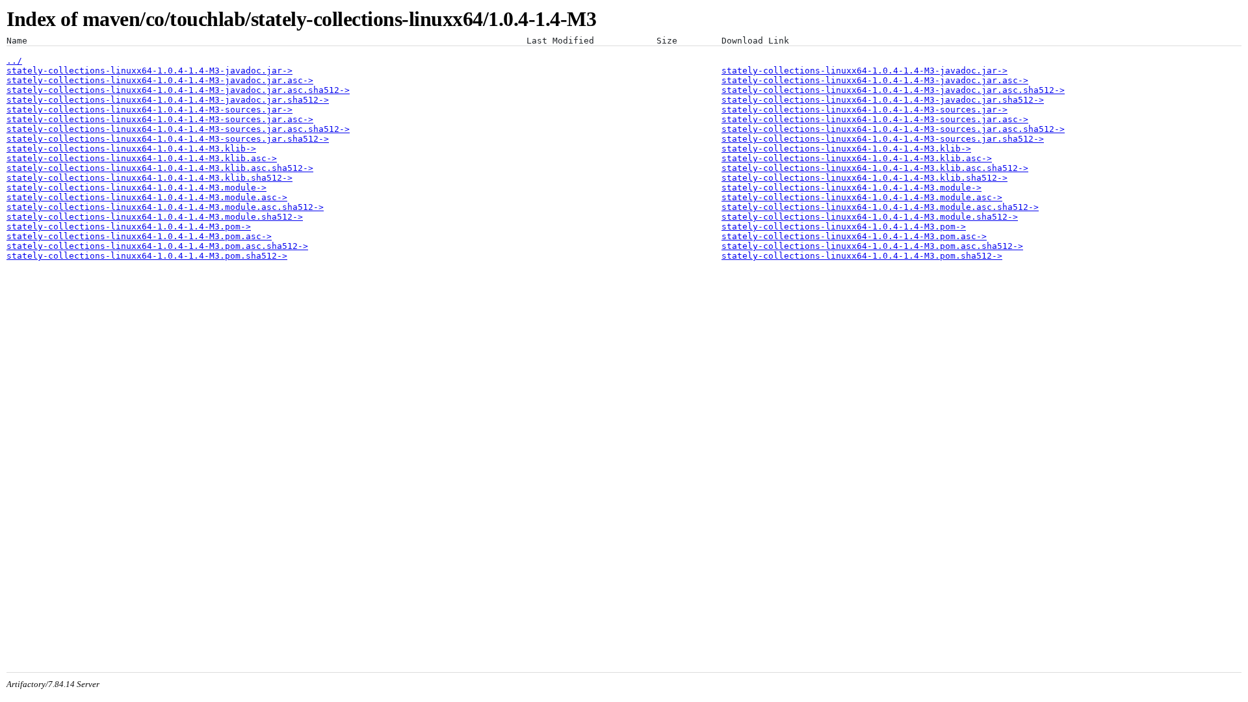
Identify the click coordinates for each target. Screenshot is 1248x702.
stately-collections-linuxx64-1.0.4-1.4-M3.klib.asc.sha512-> (159, 168)
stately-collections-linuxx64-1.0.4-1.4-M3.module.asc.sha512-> (165, 207)
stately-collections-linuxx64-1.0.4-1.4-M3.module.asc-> (146, 197)
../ (14, 61)
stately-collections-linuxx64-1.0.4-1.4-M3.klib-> (131, 148)
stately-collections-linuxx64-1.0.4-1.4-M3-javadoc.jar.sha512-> (167, 100)
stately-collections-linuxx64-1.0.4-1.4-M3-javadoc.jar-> (149, 70)
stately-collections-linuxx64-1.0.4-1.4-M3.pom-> (128, 226)
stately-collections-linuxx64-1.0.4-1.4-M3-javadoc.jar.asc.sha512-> (178, 90)
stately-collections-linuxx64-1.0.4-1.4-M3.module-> (136, 187)
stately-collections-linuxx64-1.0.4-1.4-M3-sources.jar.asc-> (159, 119)
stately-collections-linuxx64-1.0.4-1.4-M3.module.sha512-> (154, 217)
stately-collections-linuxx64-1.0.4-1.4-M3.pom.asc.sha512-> (157, 246)
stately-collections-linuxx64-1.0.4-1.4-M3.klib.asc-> (141, 158)
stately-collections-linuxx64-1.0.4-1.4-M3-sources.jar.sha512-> (167, 139)
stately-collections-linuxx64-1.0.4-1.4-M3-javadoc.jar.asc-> (159, 80)
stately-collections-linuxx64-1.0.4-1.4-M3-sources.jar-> (149, 109)
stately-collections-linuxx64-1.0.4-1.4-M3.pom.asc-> (139, 236)
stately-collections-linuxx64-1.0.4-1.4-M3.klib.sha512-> (149, 178)
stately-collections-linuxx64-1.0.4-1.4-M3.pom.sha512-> (146, 256)
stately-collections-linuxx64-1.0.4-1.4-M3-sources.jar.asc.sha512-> (178, 129)
